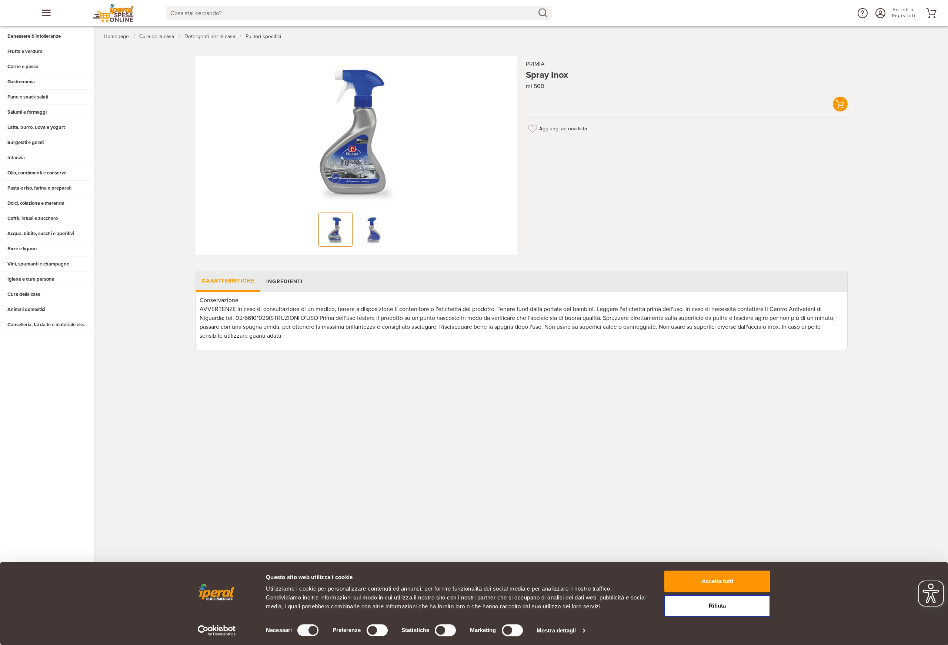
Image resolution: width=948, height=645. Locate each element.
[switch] (377, 630)
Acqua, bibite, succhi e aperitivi (40, 234)
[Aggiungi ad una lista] (532, 128)
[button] (862, 13)
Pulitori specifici (263, 36)
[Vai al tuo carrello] (930, 13)
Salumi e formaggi (27, 112)
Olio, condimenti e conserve (37, 173)
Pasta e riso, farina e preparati (39, 188)
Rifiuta (717, 605)
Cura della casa (23, 294)
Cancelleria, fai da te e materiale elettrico (50, 325)
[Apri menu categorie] (46, 13)
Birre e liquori (22, 249)
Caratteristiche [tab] (228, 281)
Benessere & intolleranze (34, 36)
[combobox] (359, 13)
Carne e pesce (22, 67)
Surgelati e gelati (25, 143)
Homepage (116, 36)
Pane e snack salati (27, 97)
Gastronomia (21, 82)
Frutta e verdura (25, 51)
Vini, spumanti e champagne (38, 264)
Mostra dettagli (556, 630)
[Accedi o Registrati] (879, 13)
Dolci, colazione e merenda (35, 203)
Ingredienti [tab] (284, 281)
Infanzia (16, 158)
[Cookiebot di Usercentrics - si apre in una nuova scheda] (216, 630)
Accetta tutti (717, 581)
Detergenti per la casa (209, 36)
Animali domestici (26, 310)
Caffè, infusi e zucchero (32, 218)
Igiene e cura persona (30, 279)
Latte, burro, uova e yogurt (36, 127)
